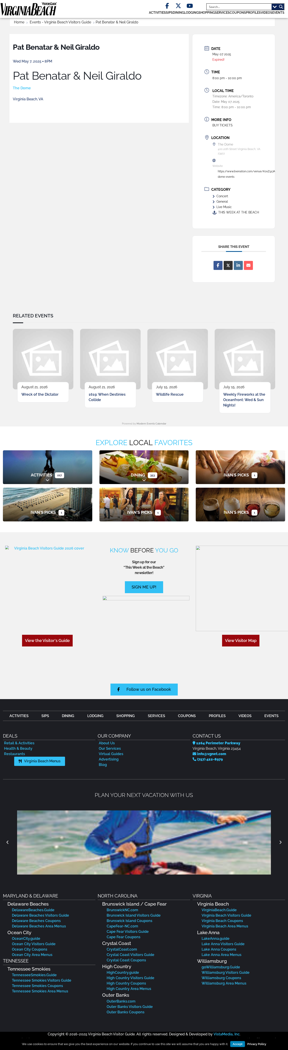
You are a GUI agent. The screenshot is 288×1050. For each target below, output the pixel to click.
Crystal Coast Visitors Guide (130, 955)
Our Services (110, 748)
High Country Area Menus (129, 989)
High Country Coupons (126, 983)
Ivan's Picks (236, 475)
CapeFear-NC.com (122, 926)
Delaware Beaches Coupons (36, 921)
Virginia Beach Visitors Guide (226, 915)
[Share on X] (228, 265)
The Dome (22, 88)
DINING (178, 12)
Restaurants (14, 754)
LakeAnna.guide (216, 938)
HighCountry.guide (123, 972)
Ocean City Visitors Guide (34, 944)
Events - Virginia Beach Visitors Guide (60, 22)
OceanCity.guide (26, 938)
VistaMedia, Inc (227, 1034)
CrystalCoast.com (122, 949)
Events (278, 12)
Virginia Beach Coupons (222, 921)
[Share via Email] (248, 265)
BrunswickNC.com (122, 910)
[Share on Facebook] (218, 265)
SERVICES (222, 12)
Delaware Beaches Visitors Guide (40, 915)
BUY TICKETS (222, 125)
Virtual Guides (111, 754)
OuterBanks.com (121, 1001)
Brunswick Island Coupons (129, 921)
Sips (169, 12)
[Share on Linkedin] (238, 265)
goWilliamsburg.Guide (221, 967)
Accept (238, 1044)
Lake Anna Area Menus (221, 955)
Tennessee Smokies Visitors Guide (41, 980)
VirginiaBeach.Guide (219, 910)
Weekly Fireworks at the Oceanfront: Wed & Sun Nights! (244, 399)
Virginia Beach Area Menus (225, 926)
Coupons (238, 12)
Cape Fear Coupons (123, 937)
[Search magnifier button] (281, 7)
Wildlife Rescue (170, 394)
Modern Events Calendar (151, 423)
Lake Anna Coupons (219, 949)
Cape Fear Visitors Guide (128, 931)
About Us (107, 743)
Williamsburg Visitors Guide (226, 972)
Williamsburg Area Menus (224, 983)
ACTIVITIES (157, 12)
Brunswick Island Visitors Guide (134, 915)
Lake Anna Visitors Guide (223, 944)
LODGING (191, 12)
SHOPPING (206, 12)
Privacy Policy (256, 1044)
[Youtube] (189, 6)
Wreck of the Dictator (39, 394)
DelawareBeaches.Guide (33, 910)
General (222, 201)
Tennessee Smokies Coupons (37, 986)
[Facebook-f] (167, 6)
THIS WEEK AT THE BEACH (238, 212)
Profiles (253, 12)
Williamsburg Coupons (221, 978)
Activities (41, 475)
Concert (222, 196)
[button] (7, 842)
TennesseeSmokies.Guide (34, 975)
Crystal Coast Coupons (126, 960)
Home (19, 22)
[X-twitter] (178, 6)
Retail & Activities (19, 743)
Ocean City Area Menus (32, 955)
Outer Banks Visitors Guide (130, 1007)
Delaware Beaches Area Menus (39, 926)
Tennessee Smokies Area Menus (40, 991)
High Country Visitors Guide (130, 978)
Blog (103, 765)
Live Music (224, 207)
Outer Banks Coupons (125, 1012)
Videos (266, 12)
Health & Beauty (18, 748)
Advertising (109, 759)
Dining (138, 475)
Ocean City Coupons (29, 949)
